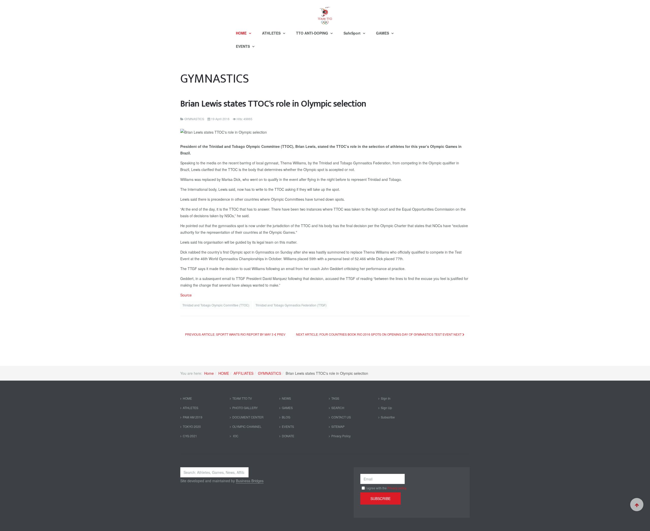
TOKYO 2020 (192, 426)
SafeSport (353, 33)
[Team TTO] (325, 13)
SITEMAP (338, 426)
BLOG (286, 417)
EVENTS (243, 46)
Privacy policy (397, 488)
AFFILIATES (243, 373)
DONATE (288, 436)
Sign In (386, 398)
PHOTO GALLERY (245, 407)
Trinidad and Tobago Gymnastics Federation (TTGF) (291, 305)
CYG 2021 (190, 436)
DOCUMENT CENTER (248, 417)
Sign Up (386, 407)
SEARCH (337, 407)
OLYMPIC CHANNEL (247, 426)
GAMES (383, 33)
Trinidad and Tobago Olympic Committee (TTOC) (216, 305)
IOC (235, 436)
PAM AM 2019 (192, 417)
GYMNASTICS (269, 373)
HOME (242, 33)
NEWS (286, 398)
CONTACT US (341, 417)
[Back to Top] (636, 504)
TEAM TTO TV (242, 398)
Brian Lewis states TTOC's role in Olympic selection (273, 103)
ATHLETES (272, 33)
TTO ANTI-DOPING (312, 33)
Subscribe (388, 417)
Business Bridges (250, 480)
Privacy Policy (341, 436)
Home (209, 373)
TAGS (335, 398)
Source (186, 295)
